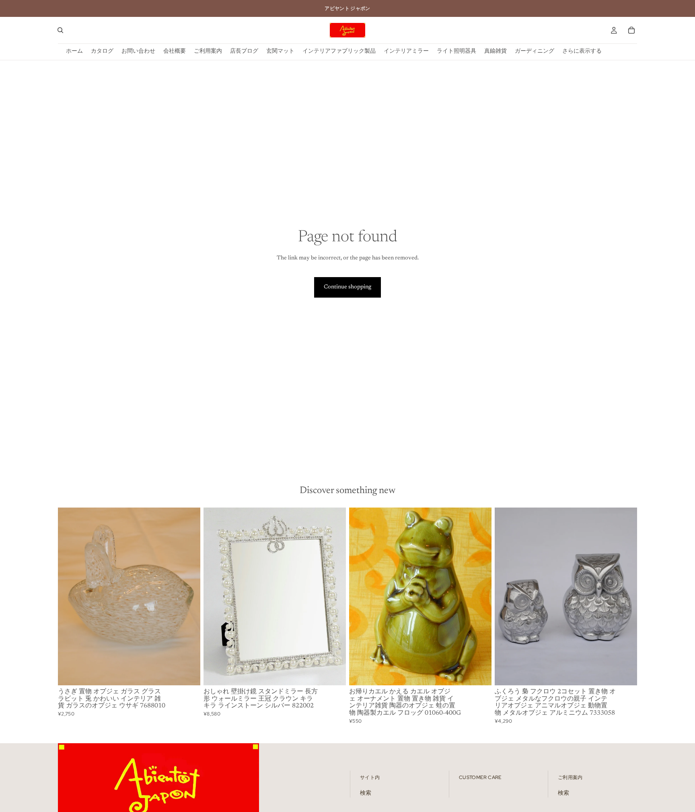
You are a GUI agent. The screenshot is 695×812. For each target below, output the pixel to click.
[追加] (188, 673)
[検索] (60, 30)
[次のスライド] (188, 596)
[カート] (631, 30)
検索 (365, 793)
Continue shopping (347, 287)
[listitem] (582, 51)
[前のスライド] (70, 596)
